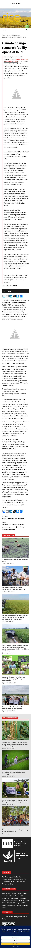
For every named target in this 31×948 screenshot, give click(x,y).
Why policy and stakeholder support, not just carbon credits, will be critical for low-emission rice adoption (15, 604)
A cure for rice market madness (13, 517)
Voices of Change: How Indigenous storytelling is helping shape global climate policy (15, 665)
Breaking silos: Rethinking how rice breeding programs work (15, 760)
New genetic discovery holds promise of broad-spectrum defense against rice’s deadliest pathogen (15, 730)
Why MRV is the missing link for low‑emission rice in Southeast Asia (15, 576)
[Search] (26, 30)
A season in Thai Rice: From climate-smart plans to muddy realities (15, 695)
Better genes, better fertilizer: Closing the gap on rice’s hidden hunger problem (15, 788)
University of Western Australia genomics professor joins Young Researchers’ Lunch (13, 525)
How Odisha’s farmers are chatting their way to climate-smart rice (15, 816)
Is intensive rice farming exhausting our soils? (15, 548)
